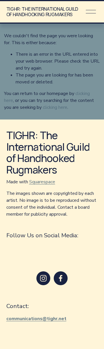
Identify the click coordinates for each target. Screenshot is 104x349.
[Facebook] (61, 278)
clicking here (55, 107)
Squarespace (42, 182)
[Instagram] (43, 278)
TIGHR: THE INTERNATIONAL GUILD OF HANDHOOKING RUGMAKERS (42, 12)
